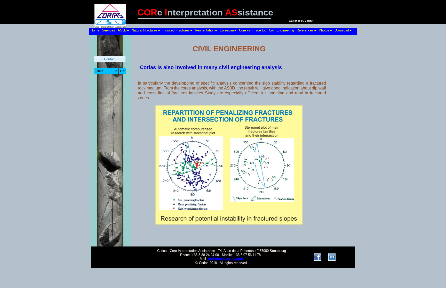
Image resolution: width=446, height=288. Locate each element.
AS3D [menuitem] (122, 30)
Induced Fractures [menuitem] (176, 30)
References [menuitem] (305, 30)
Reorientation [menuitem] (204, 30)
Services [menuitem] (108, 30)
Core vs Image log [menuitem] (252, 30)
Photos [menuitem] (324, 30)
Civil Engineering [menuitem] (281, 30)
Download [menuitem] (341, 30)
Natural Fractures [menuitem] (144, 30)
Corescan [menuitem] (227, 30)
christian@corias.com (225, 259)
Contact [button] (110, 59)
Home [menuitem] (95, 30)
